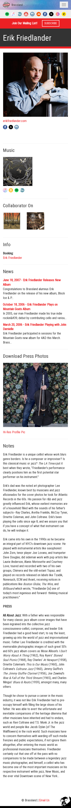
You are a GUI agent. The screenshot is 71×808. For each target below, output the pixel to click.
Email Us (44, 800)
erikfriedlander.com (15, 121)
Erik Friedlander (12, 258)
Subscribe (50, 23)
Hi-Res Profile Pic (14, 432)
